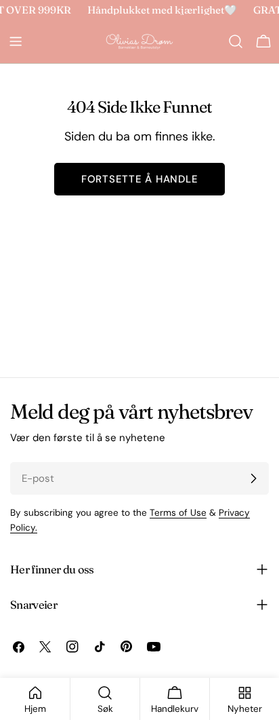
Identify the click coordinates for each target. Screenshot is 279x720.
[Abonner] (253, 478)
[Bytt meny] (15, 41)
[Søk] (235, 41)
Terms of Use (178, 512)
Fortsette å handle (139, 179)
